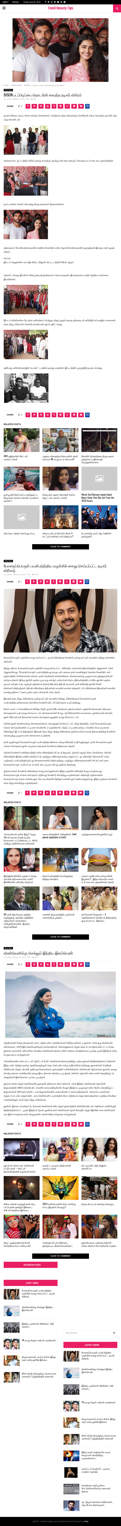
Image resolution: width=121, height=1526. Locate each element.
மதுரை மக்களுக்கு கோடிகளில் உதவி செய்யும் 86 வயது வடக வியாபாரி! (60, 457)
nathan (9, 99)
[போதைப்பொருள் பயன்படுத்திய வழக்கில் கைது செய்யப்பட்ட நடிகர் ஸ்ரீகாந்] (12, 1294)
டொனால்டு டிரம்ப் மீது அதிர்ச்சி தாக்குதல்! (96, 534)
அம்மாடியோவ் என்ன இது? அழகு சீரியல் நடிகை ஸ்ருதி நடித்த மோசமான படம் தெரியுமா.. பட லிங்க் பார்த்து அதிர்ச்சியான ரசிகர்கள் (20, 838)
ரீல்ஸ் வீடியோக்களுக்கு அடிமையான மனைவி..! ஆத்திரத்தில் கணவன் (39, 1375)
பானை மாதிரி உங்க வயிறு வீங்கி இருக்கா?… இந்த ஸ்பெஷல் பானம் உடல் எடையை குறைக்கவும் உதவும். (97, 879)
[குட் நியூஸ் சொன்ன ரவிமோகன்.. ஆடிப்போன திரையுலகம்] (71, 1505)
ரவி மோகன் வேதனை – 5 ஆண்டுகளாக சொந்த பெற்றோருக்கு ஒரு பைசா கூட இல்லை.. (99, 917)
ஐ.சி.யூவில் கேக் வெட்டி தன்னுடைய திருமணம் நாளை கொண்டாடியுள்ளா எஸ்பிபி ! (21, 498)
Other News (8, 90)
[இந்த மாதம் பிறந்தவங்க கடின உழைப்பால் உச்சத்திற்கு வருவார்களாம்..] (71, 1456)
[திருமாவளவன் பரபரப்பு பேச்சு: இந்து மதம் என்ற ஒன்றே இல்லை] (12, 1360)
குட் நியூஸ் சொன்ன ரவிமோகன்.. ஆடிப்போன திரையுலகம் (97, 1503)
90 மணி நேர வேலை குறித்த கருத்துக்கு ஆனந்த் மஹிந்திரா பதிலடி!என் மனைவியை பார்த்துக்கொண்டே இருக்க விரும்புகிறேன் (18, 920)
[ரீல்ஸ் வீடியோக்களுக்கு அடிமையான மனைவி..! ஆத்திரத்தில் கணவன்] (12, 1377)
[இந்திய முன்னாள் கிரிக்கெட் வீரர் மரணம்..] (12, 1327)
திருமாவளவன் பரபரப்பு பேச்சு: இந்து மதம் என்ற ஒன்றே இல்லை (39, 1358)
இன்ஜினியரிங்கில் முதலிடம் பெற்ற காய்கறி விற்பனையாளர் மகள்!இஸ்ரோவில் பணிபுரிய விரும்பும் (20, 879)
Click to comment (60, 546)
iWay (86, 1521)
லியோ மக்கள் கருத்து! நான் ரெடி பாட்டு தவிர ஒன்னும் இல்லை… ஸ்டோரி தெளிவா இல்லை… (19, 1207)
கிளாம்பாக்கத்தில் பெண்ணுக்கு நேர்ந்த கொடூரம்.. (57, 877)
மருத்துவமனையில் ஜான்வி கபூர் (96, 834)
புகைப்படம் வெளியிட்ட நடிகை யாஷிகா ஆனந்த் (96, 1470)
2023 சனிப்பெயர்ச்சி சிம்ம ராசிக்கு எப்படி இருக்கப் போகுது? (59, 1205)
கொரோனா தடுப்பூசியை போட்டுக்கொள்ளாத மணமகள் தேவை (96, 1488)
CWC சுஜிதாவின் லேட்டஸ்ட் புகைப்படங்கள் (16, 457)
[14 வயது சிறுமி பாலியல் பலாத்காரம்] (12, 1344)
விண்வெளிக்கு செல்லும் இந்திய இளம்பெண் (37, 1308)
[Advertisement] (90, 1288)
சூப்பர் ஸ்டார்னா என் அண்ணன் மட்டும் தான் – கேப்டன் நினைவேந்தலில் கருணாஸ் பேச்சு (19, 1168)
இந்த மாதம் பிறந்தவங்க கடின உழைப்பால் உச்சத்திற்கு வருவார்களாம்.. (96, 1455)
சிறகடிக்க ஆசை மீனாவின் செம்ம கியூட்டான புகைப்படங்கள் (58, 496)
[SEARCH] (114, 1333)
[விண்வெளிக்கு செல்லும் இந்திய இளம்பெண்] (12, 1311)
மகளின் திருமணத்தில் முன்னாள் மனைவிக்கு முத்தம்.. (58, 916)
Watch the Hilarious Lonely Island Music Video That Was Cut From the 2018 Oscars (97, 498)
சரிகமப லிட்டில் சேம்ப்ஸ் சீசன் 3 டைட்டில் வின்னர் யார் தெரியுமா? (57, 534)
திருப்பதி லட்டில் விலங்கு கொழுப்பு (97, 1204)
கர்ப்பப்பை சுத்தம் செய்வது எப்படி (19, 533)
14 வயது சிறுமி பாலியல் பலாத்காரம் (39, 1340)
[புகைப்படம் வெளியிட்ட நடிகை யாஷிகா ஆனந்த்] (71, 1472)
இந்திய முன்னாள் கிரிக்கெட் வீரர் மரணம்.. (38, 1325)
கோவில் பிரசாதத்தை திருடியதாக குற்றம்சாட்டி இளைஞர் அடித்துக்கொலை (97, 459)
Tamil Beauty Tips (60, 8)
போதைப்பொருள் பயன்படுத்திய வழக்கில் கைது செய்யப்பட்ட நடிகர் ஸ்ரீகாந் (38, 1293)
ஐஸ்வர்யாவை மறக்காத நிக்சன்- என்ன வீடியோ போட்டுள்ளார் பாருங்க (98, 1244)
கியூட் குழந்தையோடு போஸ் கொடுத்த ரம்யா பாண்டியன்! (17, 1244)
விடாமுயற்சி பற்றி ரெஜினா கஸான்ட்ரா (94, 1167)
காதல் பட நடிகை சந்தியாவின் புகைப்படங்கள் (56, 1167)
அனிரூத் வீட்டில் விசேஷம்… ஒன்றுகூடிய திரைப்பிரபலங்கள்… (57, 1244)
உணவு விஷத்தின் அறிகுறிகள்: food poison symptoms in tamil (59, 835)
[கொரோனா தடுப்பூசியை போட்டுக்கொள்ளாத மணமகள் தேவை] (71, 1489)
